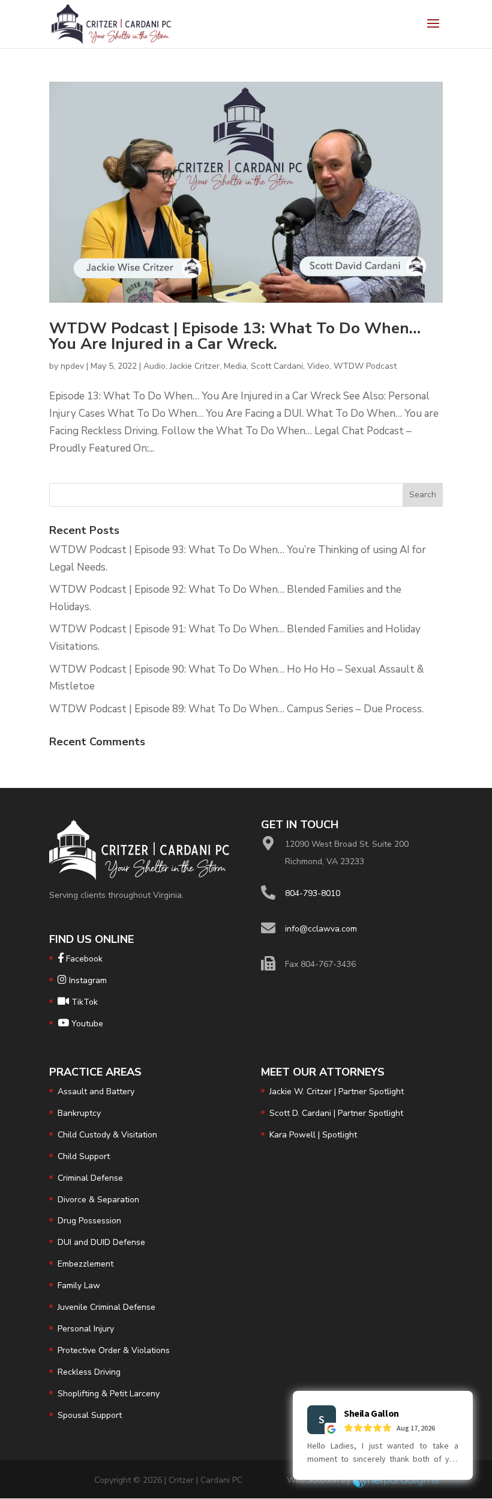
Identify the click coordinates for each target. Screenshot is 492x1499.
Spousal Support (90, 1415)
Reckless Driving (89, 1372)
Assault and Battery (96, 1091)
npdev (72, 366)
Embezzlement (85, 1264)
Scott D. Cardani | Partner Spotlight (336, 1113)
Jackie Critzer (195, 366)
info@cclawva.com (321, 928)
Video (318, 366)
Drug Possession (89, 1220)
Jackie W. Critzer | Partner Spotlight (336, 1091)
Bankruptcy (79, 1113)
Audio (154, 366)
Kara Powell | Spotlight (313, 1134)
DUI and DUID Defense (101, 1242)
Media (235, 366)
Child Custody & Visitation (107, 1134)
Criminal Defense (90, 1178)
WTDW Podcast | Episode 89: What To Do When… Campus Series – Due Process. (236, 709)
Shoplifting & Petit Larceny (109, 1393)
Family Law (79, 1285)
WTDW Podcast (365, 366)
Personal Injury (86, 1328)
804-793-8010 (312, 893)
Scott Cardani (277, 366)
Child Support (84, 1156)
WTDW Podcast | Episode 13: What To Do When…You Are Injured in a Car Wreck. (235, 336)
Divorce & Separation (98, 1199)
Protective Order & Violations (114, 1350)
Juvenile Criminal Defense (106, 1307)
